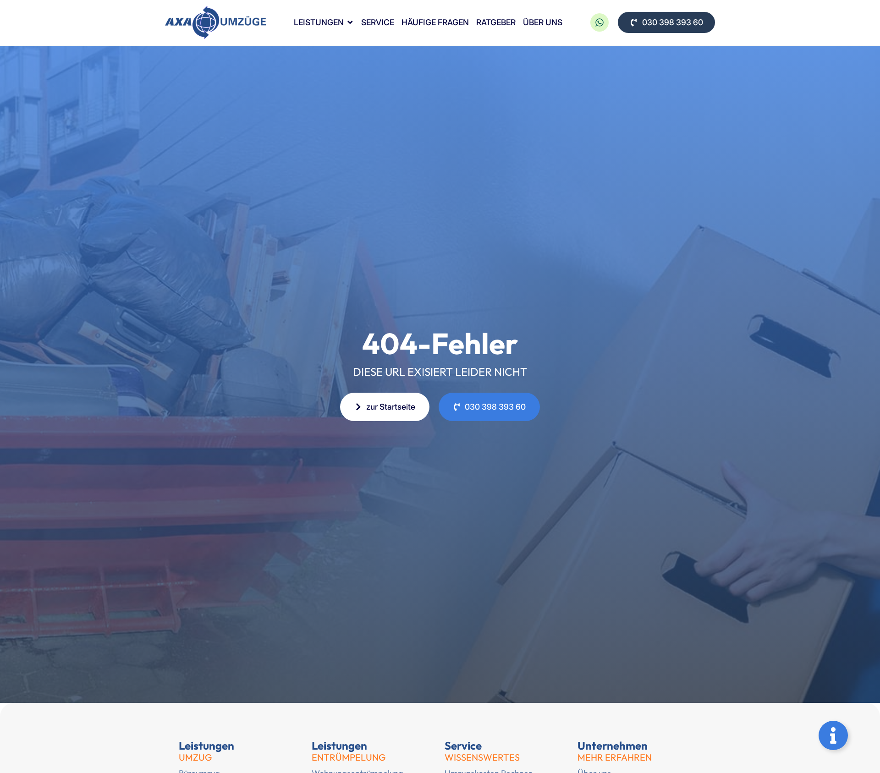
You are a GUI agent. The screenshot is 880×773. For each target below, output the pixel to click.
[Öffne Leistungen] (350, 22)
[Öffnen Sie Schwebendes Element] (833, 735)
